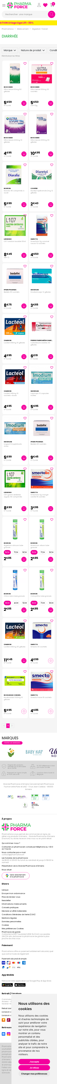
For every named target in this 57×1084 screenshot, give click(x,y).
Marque (8, 50)
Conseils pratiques (10, 907)
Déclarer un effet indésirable (14, 911)
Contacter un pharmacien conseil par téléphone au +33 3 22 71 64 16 (27, 848)
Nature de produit (31, 50)
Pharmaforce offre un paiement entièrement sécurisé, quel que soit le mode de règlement (27, 952)
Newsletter (6, 900)
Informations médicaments (14, 904)
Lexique (5, 890)
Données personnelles (11, 921)
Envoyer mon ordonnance (13, 893)
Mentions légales (9, 918)
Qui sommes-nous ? (11, 843)
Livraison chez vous (10, 1012)
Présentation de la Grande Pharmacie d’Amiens (23, 866)
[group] (11, 752)
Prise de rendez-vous (11, 897)
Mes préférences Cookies (13, 928)
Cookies (5, 925)
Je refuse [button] (34, 1067)
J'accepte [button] (34, 1061)
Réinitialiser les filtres (11, 56)
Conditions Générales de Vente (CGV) (18, 914)
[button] (4, 5)
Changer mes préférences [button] (34, 1073)
